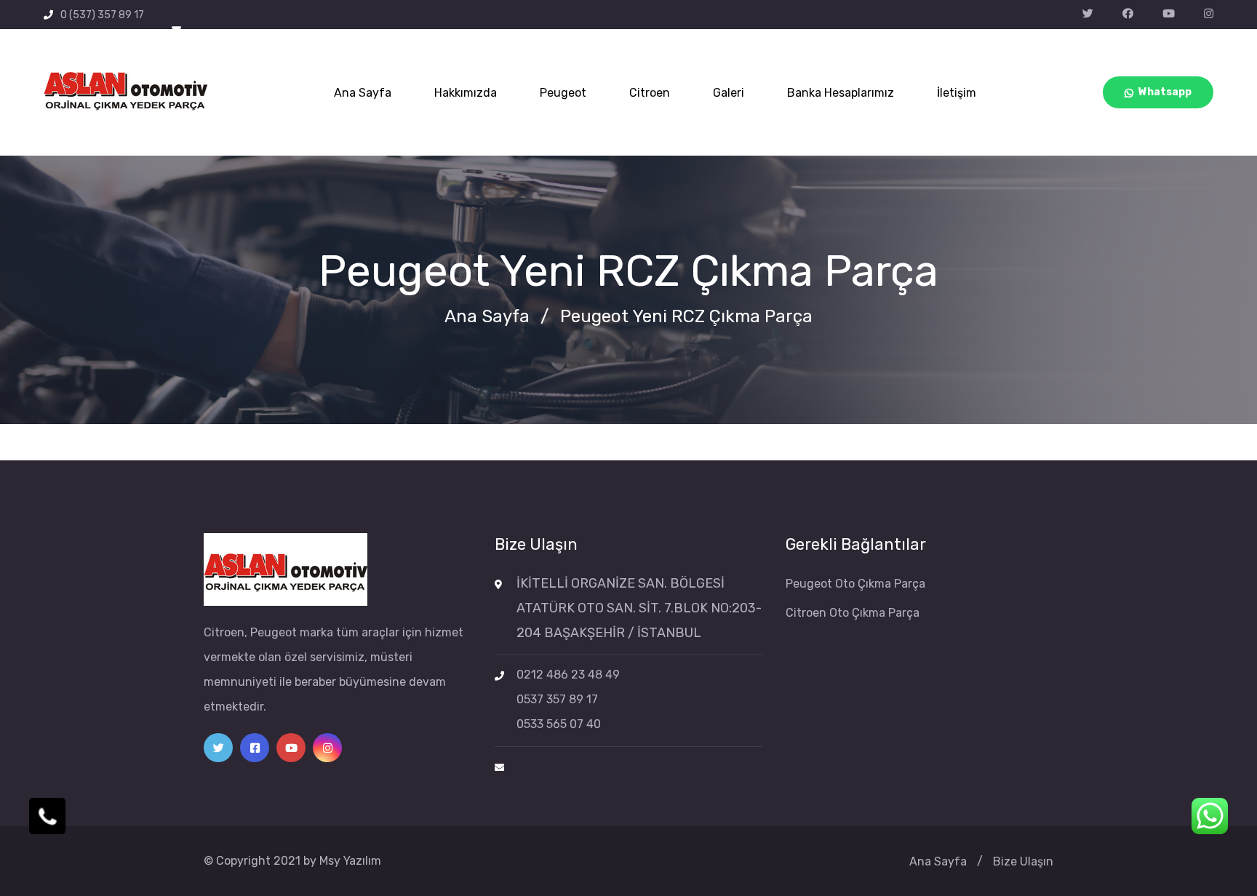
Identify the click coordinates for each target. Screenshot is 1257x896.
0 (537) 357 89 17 (102, 15)
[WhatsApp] (1210, 816)
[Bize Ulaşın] (47, 816)
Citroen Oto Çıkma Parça (852, 613)
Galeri (728, 93)
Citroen (649, 93)
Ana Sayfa (362, 93)
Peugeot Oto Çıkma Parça (855, 584)
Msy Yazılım (350, 861)
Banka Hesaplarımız (840, 93)
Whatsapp (1165, 92)
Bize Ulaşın (1023, 861)
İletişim (956, 93)
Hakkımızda (465, 93)
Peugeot (563, 93)
